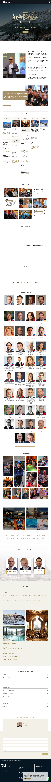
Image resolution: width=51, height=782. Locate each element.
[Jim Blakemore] (20, 410)
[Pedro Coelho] (41, 410)
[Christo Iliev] (30, 424)
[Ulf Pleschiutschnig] (41, 377)
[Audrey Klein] (20, 393)
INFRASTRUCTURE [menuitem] (22, 767)
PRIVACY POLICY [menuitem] (22, 778)
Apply (45, 753)
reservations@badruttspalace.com (36, 600)
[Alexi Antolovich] (20, 300)
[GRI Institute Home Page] (5, 2)
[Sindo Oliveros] (20, 377)
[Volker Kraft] (9, 393)
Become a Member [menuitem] (22, 773)
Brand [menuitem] (20, 776)
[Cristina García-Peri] (9, 331)
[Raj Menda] (20, 438)
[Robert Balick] (9, 424)
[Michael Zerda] (9, 361)
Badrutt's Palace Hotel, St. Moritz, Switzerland (25, 27)
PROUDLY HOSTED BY (38, 42)
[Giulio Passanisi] (30, 331)
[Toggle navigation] (49, 2)
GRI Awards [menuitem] (21, 769)
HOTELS (42, 42)
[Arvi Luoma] (30, 300)
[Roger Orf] (30, 438)
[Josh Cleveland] (9, 347)
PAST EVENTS (32, 42)
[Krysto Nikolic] (20, 347)
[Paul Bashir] (41, 361)
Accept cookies (27, 778)
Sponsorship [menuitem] (21, 774)
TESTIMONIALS (19, 42)
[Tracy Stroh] (30, 377)
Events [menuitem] (20, 768)
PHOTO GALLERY (27, 42)
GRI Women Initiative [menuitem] (23, 771)
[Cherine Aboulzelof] (30, 316)
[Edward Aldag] (20, 331)
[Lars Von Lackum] (30, 347)
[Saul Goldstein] (20, 424)
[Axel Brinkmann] (41, 300)
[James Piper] (41, 331)
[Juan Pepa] (30, 410)
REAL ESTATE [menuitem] (21, 766)
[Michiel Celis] (20, 361)
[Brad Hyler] (20, 316)
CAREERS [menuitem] (20, 777)
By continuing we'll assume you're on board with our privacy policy (34, 776)
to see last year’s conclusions (25, 282)
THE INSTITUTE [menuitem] (21, 764)
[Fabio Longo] (41, 393)
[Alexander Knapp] (9, 300)
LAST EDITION (23, 42)
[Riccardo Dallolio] (9, 377)
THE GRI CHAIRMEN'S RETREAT (12, 42)
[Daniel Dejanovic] (30, 393)
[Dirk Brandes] (41, 424)
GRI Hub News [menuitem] (21, 772)
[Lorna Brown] (41, 347)
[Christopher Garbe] (41, 316)
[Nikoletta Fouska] (30, 361)
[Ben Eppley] (9, 316)
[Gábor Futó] (9, 410)
